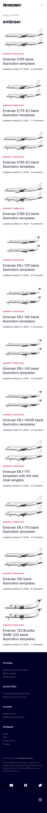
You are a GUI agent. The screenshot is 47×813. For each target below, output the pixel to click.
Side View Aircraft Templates (16, 670)
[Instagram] (40, 800)
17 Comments (37, 120)
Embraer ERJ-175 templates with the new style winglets (20, 476)
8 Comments (37, 224)
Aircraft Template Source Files (16, 693)
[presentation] (23, 38)
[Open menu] (41, 5)
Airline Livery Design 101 (14, 717)
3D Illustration (9, 677)
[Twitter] (40, 785)
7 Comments (37, 644)
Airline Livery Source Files (14, 697)
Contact (6, 744)
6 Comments (37, 589)
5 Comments (37, 378)
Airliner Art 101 (9, 713)
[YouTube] (11, 785)
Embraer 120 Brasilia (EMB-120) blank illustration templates (19, 635)
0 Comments (37, 430)
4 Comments (37, 172)
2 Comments (37, 69)
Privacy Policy (9, 740)
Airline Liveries (9, 673)
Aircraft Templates (13, 54)
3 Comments (37, 537)
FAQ (4, 737)
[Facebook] (26, 785)
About (5, 734)
